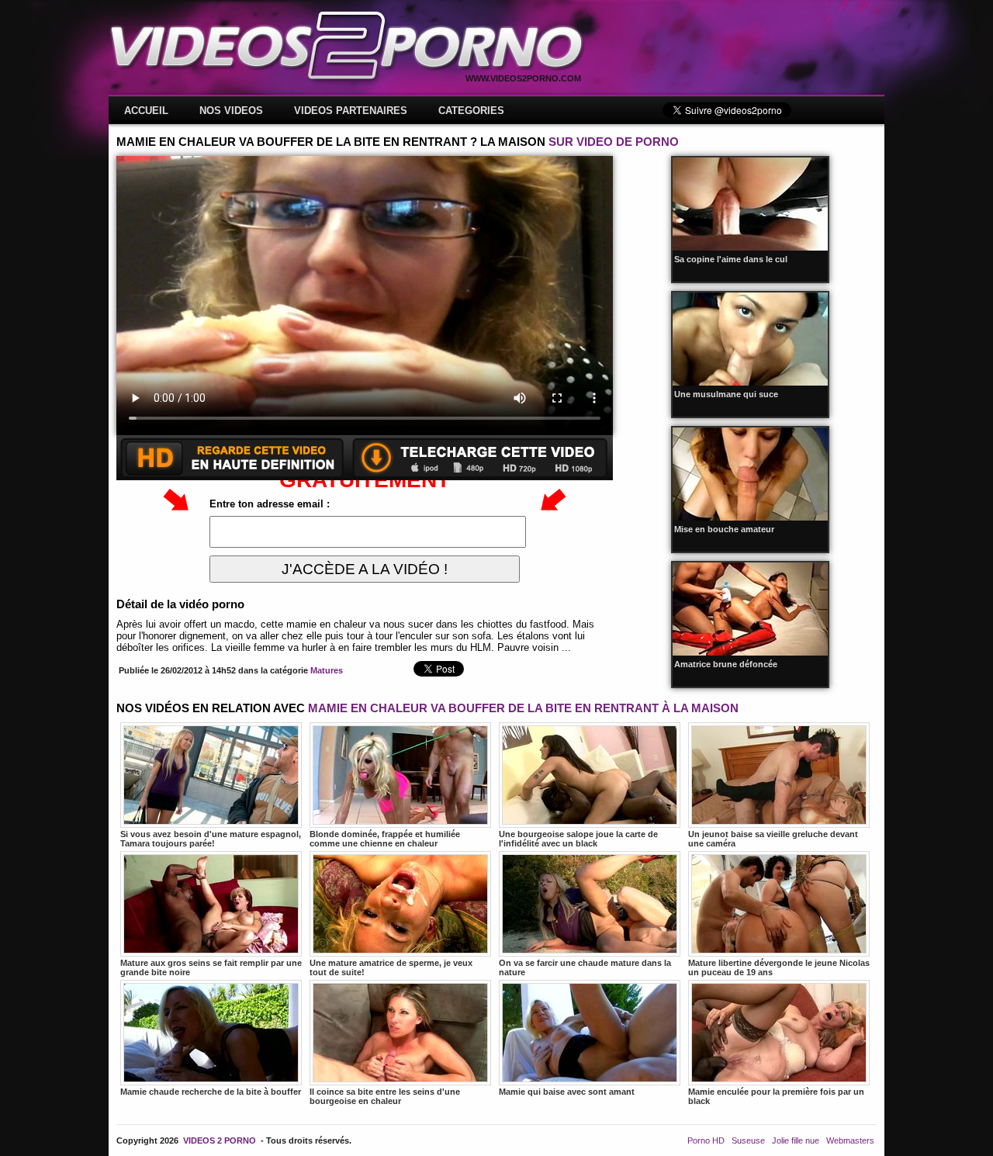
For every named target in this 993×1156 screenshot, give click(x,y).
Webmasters (850, 1140)
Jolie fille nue (795, 1140)
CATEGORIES (471, 110)
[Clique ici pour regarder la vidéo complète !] (364, 477)
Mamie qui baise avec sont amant (567, 1091)
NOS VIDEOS (231, 110)
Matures (326, 670)
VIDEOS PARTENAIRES (350, 110)
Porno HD (706, 1140)
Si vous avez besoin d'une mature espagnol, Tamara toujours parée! (210, 838)
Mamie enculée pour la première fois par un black (776, 1096)
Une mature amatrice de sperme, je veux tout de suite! (391, 967)
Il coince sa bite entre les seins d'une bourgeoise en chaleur (385, 1096)
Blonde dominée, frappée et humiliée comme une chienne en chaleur (385, 838)
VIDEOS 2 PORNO (219, 1140)
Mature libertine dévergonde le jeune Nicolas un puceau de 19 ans (779, 967)
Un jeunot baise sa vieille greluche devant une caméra (773, 838)
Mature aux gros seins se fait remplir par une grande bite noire (211, 967)
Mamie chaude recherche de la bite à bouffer (210, 1091)
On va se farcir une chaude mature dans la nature (585, 967)
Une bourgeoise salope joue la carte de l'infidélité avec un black (578, 838)
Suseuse (748, 1140)
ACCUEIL (146, 110)
